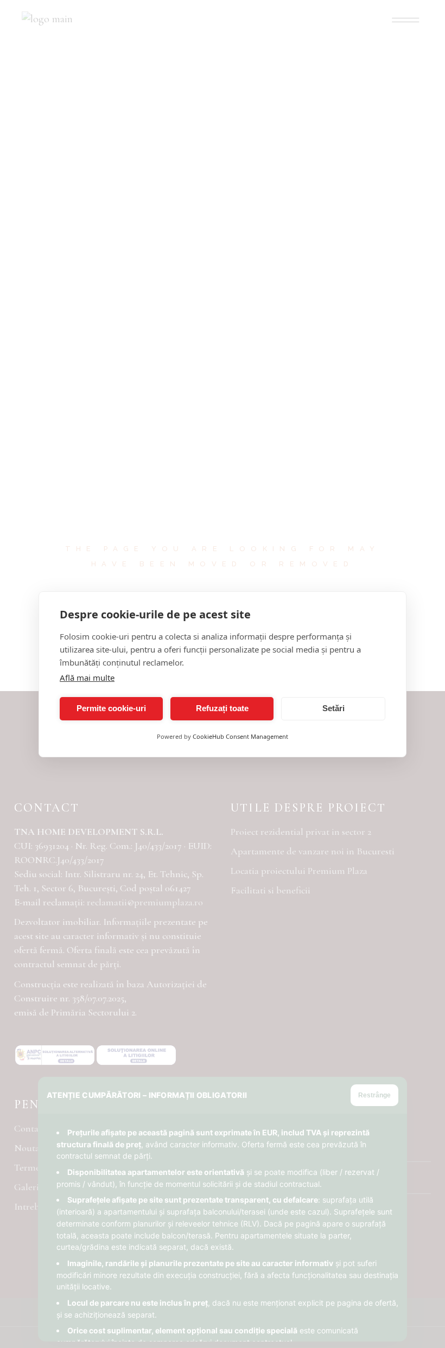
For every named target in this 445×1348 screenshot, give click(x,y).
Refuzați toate (222, 708)
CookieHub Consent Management (240, 736)
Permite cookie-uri (111, 708)
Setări (333, 708)
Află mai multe (87, 677)
